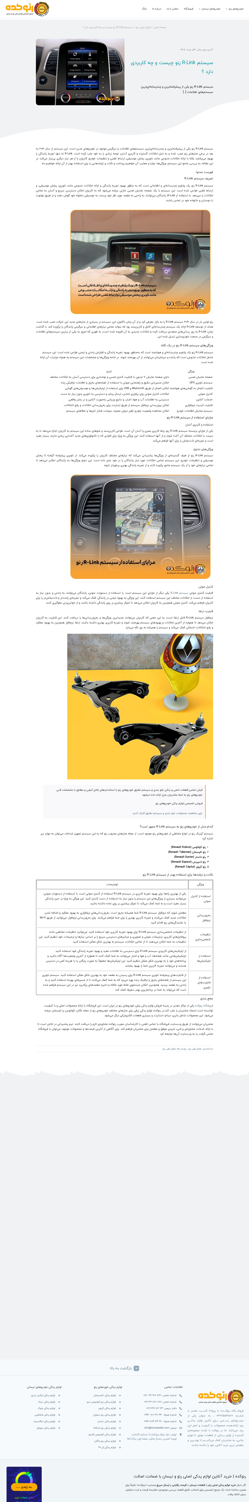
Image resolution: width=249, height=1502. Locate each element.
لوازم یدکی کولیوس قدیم (102, 1434)
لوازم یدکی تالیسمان (105, 1395)
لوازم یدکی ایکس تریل (43, 1395)
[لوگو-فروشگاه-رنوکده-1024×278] (27, 3)
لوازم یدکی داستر (106, 1421)
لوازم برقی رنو (194, 1048)
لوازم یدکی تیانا (46, 1402)
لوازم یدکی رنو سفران (104, 1415)
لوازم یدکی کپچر (107, 1408)
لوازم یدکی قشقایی (44, 1415)
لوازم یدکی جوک (46, 1408)
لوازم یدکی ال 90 (107, 1447)
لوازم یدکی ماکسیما (44, 1421)
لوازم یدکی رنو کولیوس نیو (101, 1402)
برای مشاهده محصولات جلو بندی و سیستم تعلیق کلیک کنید (167, 813)
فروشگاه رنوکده (204, 1006)
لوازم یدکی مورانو (46, 1428)
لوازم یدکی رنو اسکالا (105, 1428)
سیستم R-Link (180, 593)
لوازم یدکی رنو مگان (105, 1441)
